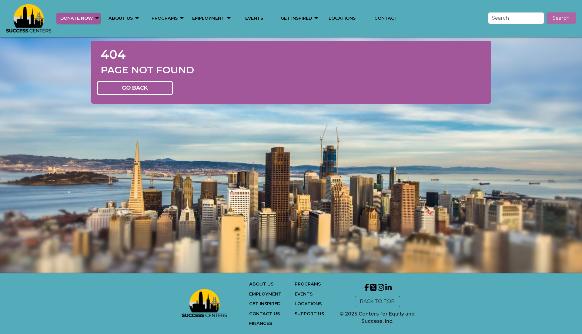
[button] (97, 18)
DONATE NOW (76, 18)
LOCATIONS (342, 18)
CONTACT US (264, 313)
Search (561, 18)
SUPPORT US (309, 313)
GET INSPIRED (296, 18)
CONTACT (386, 18)
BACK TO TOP (377, 301)
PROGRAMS (165, 18)
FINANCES (260, 323)
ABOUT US (121, 18)
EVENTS (254, 18)
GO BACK (135, 88)
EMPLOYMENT (208, 18)
